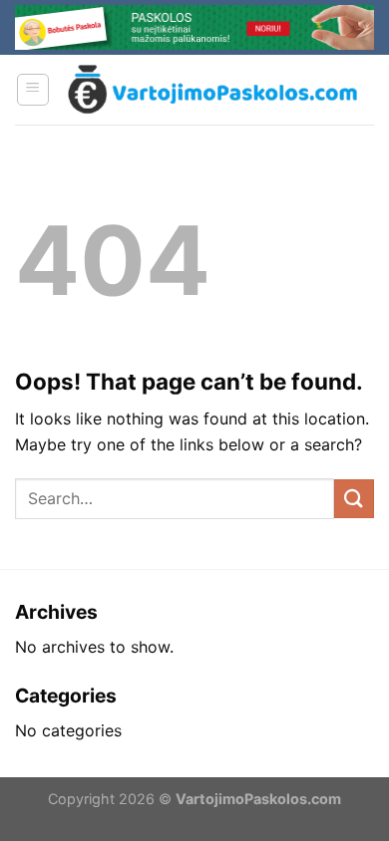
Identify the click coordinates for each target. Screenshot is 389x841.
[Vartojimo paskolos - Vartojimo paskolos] (212, 89)
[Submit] (354, 498)
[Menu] (33, 90)
